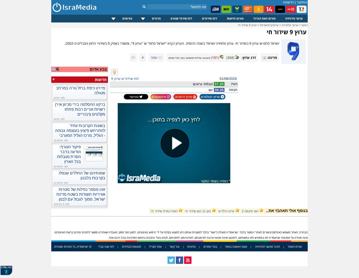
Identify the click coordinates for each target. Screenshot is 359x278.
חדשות (101, 79)
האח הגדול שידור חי (164, 211)
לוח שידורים (209, 18)
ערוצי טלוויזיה (294, 18)
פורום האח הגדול (264, 18)
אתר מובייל (155, 247)
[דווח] (133, 57)
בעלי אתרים (210, 247)
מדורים (156, 18)
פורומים (127, 18)
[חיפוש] (144, 6)
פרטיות (191, 247)
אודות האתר (295, 247)
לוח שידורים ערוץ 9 (125, 79)
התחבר (302, 2)
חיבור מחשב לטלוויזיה (267, 247)
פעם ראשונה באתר (236, 247)
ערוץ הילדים (226, 211)
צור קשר (174, 247)
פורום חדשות (235, 18)
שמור (153, 57)
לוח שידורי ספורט (181, 18)
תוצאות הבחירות (131, 247)
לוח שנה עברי (106, 247)
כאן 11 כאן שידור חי (198, 211)
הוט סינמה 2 (250, 211)
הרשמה (288, 2)
